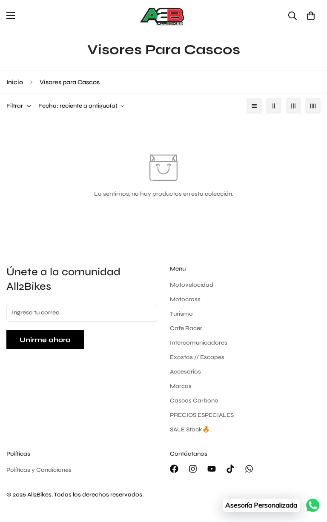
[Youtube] (211, 469)
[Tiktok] (230, 469)
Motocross (185, 299)
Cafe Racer (186, 328)
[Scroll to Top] (310, 475)
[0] (311, 16)
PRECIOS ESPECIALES (202, 415)
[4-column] (313, 106)
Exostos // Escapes (197, 357)
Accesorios (185, 371)
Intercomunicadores (198, 342)
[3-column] (293, 106)
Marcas (181, 386)
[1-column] (254, 106)
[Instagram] (193, 469)
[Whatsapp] (249, 469)
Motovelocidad (191, 284)
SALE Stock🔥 (189, 429)
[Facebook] (174, 469)
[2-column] (273, 106)
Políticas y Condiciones (39, 470)
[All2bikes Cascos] (163, 16)
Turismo (181, 313)
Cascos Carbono (194, 400)
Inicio (14, 82)
